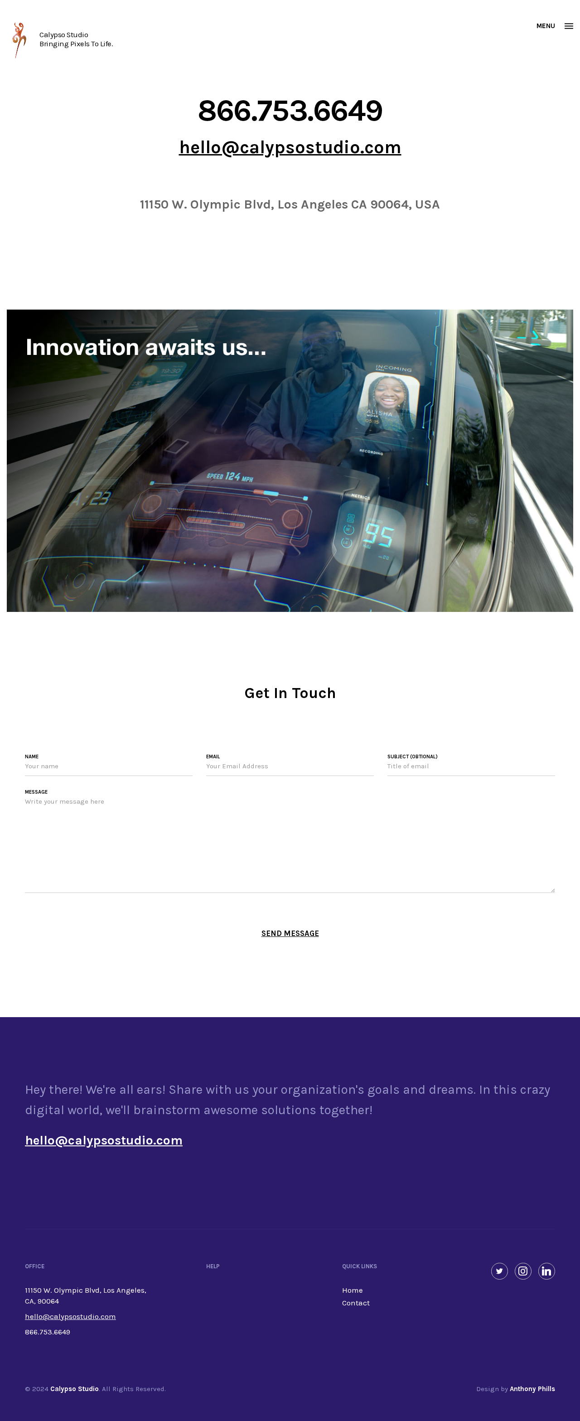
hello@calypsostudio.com (290, 147)
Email (213, 757)
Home (352, 1290)
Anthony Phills (532, 1389)
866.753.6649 (290, 110)
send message (290, 933)
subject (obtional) (412, 757)
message (36, 792)
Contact (356, 1303)
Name (32, 757)
